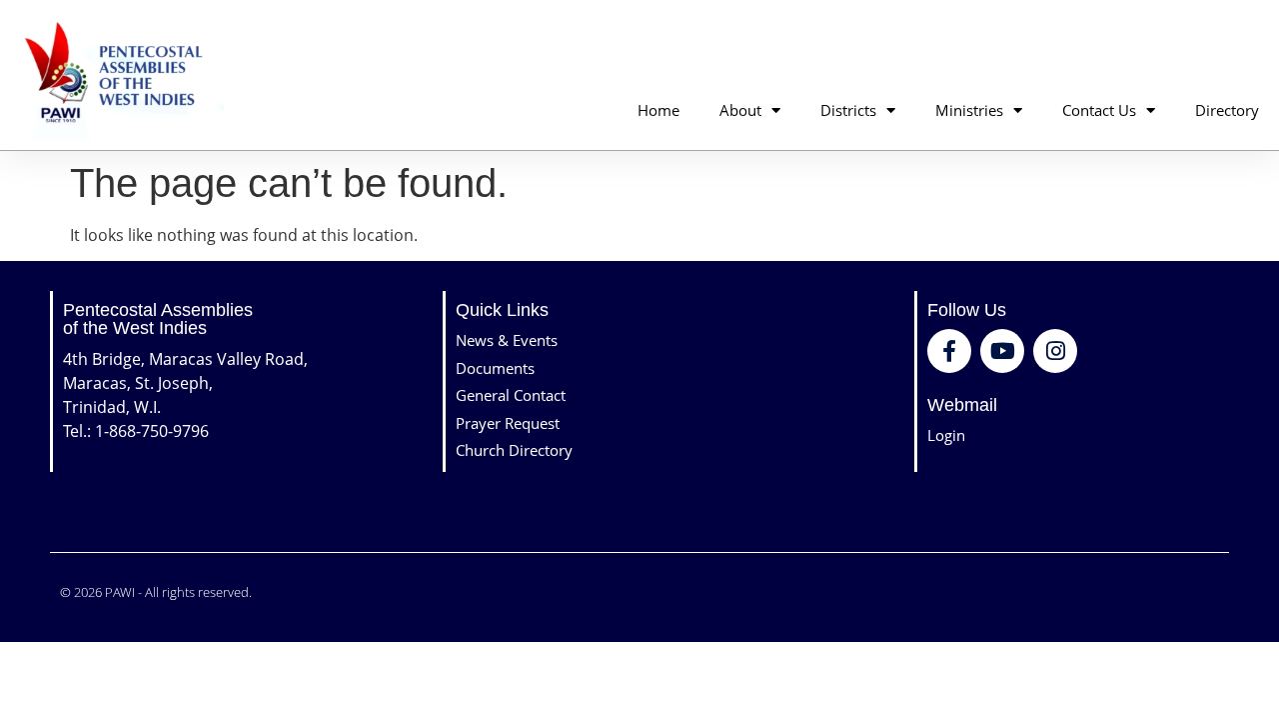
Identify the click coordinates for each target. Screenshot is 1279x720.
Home (658, 110)
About (740, 110)
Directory (1227, 110)
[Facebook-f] (949, 351)
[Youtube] (1002, 351)
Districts (848, 110)
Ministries (969, 110)
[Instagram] (1055, 351)
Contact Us (1099, 110)
